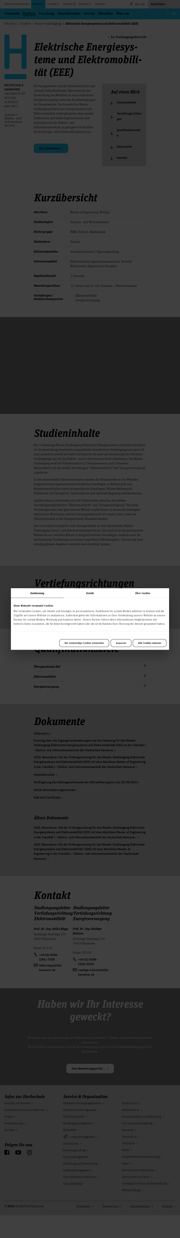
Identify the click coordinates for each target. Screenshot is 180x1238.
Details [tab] (90, 593)
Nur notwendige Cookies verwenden (84, 643)
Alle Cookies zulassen (149, 643)
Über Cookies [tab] (142, 593)
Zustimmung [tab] (37, 593)
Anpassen (121, 643)
